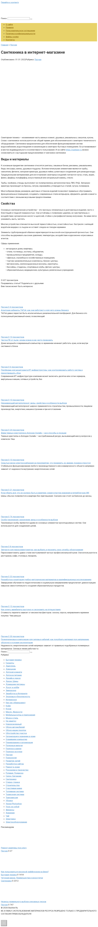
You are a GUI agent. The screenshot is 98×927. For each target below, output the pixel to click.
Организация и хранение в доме (20, 736)
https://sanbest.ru (74, 150)
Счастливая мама (14, 788)
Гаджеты (10, 663)
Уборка (9, 800)
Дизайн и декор (13, 678)
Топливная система (15, 791)
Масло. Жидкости (14, 712)
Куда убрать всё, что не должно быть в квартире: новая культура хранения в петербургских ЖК (45, 493)
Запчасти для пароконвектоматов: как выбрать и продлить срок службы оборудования (42, 549)
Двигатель (11, 666)
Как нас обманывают (16, 702)
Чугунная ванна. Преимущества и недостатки (22, 878)
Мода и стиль (12, 718)
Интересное (11, 699)
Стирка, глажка (13, 782)
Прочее (38, 59)
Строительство (13, 785)
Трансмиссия (12, 797)
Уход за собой (12, 806)
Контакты (10, 40)
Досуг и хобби (12, 687)
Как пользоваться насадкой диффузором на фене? (25, 871)
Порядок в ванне (13, 748)
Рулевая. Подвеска (14, 773)
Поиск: (4, 18)
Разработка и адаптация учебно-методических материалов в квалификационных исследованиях (46, 579)
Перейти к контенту (10, 2)
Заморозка (11, 690)
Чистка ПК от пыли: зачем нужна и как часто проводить (27, 340)
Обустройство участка (16, 733)
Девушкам (11, 669)
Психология (11, 758)
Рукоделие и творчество (17, 770)
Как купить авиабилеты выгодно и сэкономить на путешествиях (31, 609)
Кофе (8, 706)
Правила (10, 27)
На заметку (11, 721)
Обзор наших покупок (16, 730)
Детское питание (14, 675)
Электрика (11, 819)
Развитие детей (13, 761)
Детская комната (14, 672)
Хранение (10, 813)
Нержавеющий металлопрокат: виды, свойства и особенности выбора (34, 403)
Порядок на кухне (14, 751)
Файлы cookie (12, 37)
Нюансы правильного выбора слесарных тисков (23, 901)
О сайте (9, 24)
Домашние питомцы (15, 684)
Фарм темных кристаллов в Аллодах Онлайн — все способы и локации (33, 433)
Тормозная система (15, 794)
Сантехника (11, 779)
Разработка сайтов (15, 764)
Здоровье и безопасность (18, 696)
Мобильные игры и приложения (20, 715)
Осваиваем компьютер (16, 739)
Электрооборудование (16, 822)
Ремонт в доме (13, 767)
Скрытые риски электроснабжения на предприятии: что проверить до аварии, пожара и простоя (46, 463)
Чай (7, 816)
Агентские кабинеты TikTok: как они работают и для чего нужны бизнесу (35, 310)
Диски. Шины (12, 681)
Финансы (10, 810)
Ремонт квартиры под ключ (14, 848)
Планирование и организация (19, 742)
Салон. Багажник (13, 776)
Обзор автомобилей (15, 727)
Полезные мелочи (14, 745)
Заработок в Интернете (16, 693)
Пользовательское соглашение (20, 30)
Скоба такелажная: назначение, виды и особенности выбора (29, 519)
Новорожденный (14, 724)
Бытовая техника (14, 660)
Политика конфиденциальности (20, 33)
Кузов (8, 709)
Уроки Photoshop (14, 803)
